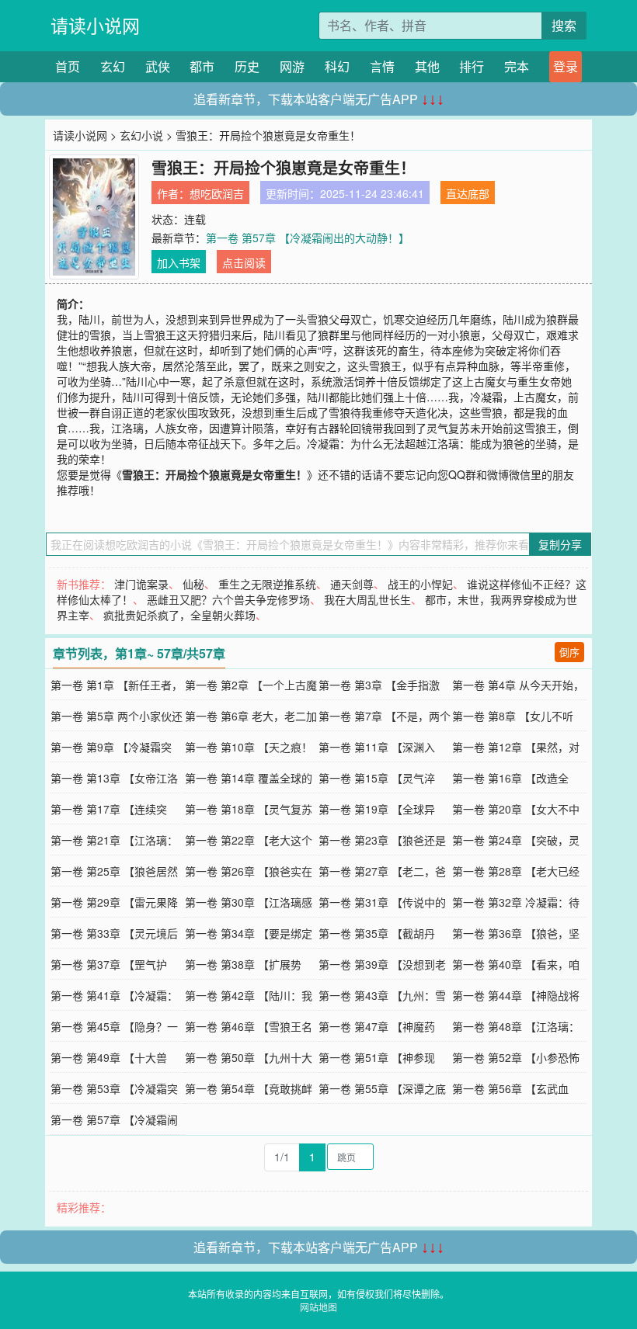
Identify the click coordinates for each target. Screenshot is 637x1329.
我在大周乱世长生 (367, 599)
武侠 (157, 66)
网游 (292, 66)
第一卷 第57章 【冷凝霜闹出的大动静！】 (307, 237)
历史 (247, 66)
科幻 (337, 66)
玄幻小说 (141, 135)
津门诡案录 (141, 584)
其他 (427, 66)
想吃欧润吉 (217, 193)
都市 (202, 66)
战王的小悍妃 (420, 584)
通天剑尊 (352, 584)
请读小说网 (95, 25)
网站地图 (318, 1306)
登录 (565, 66)
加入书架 (178, 262)
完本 (516, 66)
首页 (67, 66)
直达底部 (467, 193)
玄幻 (112, 66)
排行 (471, 66)
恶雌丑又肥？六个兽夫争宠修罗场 (228, 599)
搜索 (564, 25)
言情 (382, 66)
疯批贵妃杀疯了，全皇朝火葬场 (179, 615)
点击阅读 (244, 262)
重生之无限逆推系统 (267, 584)
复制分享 (560, 544)
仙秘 (193, 584)
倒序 (569, 651)
